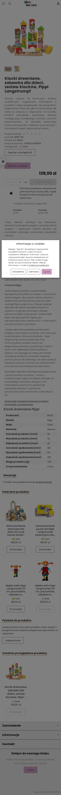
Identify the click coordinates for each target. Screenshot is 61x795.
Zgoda (46, 271)
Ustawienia (18, 271)
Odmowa (33, 271)
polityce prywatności (39, 265)
